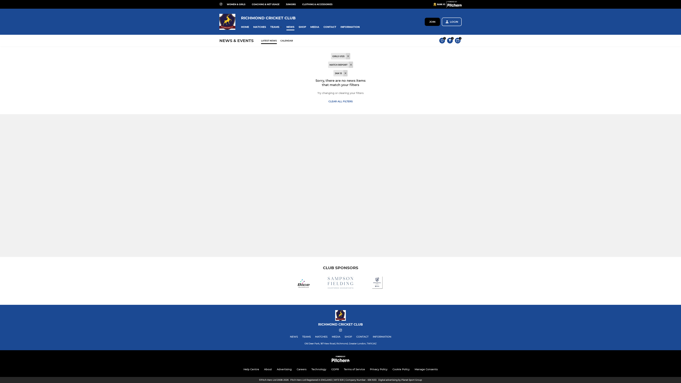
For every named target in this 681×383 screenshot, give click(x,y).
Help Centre (251, 369)
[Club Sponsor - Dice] (303, 283)
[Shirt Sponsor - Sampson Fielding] (340, 283)
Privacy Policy (378, 369)
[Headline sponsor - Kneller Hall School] (377, 283)
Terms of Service (354, 369)
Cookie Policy (401, 369)
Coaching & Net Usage (265, 4)
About (268, 369)
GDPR (335, 369)
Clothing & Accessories (317, 4)
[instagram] (221, 4)
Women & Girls (236, 4)
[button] (245, 27)
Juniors (291, 4)
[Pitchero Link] (454, 6)
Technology (318, 369)
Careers (301, 369)
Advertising (284, 369)
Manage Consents (426, 369)
